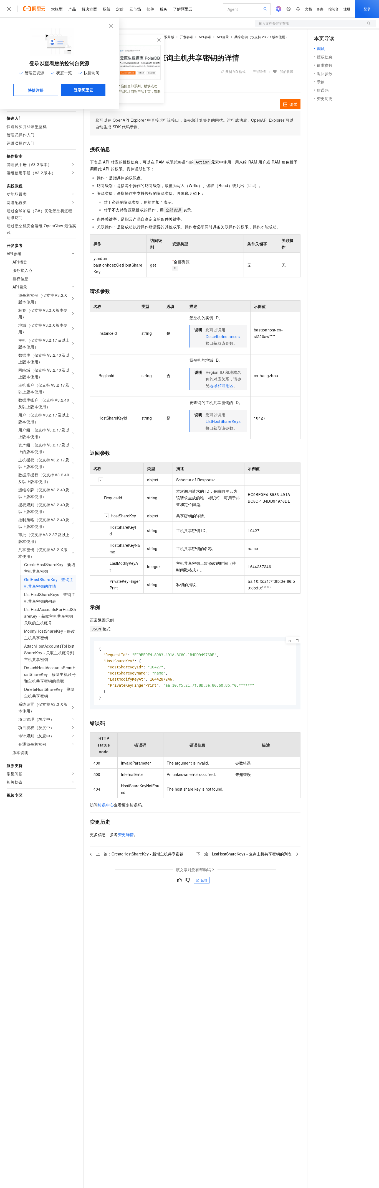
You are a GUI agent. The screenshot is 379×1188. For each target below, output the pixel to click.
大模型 (57, 9)
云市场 (135, 9)
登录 (367, 8)
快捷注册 (36, 90)
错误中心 (106, 805)
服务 (164, 9)
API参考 (205, 36)
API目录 (223, 36)
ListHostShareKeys (223, 421)
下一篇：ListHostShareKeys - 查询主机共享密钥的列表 (244, 854)
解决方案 (89, 9)
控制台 (333, 8)
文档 (308, 8)
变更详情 (126, 834)
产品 (72, 9)
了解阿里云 (183, 9)
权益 (106, 9)
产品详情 (259, 71)
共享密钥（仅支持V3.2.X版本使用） (261, 36)
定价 (120, 9)
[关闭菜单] (9, 9)
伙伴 (150, 9)
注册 (346, 8)
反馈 (204, 880)
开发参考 (186, 36)
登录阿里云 (83, 90)
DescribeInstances (223, 336)
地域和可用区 (221, 385)
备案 (320, 8)
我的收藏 (286, 71)
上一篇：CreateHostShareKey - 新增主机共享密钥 (139, 854)
